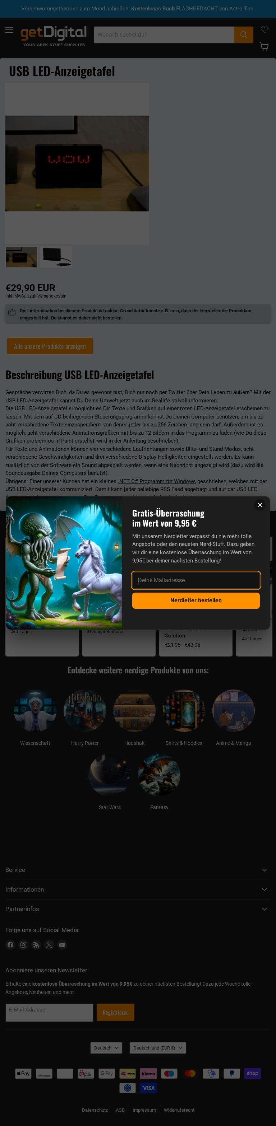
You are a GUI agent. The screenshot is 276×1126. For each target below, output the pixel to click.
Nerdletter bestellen (196, 600)
